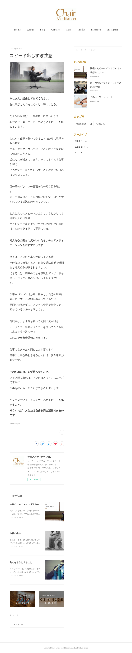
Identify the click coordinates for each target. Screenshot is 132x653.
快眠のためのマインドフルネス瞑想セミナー (32, 504)
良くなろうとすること (21, 562)
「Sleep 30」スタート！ (102, 97)
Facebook (96, 29)
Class (68, 29)
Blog (42, 29)
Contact (55, 29)
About (30, 29)
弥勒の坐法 (15, 533)
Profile (81, 29)
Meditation (84, 123)
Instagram (112, 29)
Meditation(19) (15, 424)
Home (17, 29)
